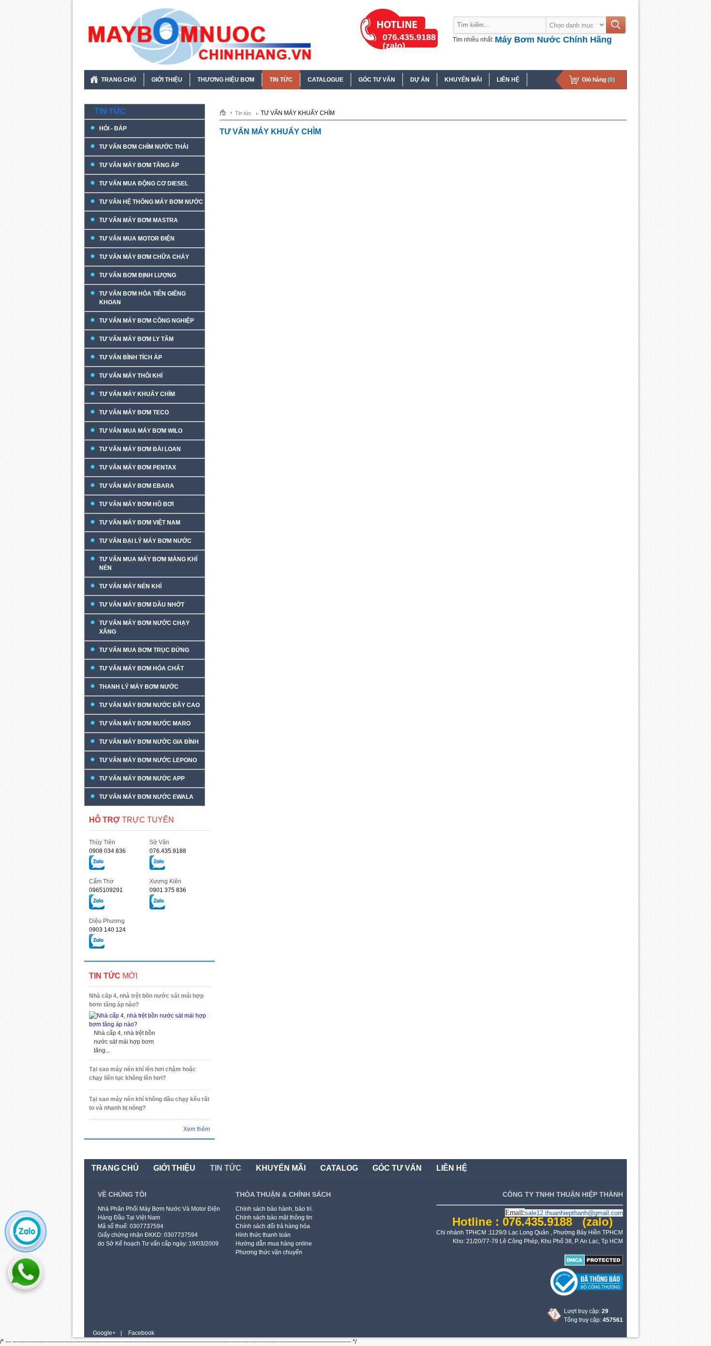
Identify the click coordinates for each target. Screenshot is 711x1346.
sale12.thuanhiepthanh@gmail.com (574, 1213)
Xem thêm (196, 1129)
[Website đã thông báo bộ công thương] (586, 1293)
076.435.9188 (167, 851)
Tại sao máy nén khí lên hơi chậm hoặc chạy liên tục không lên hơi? (142, 1073)
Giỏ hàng (598, 79)
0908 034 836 (107, 851)
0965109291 (106, 890)
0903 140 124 (107, 929)
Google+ (104, 1333)
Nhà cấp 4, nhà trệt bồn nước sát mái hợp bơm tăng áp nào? (146, 1000)
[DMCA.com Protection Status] (593, 1264)
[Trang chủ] (226, 112)
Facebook (141, 1333)
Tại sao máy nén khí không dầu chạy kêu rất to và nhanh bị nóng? (149, 1103)
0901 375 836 (167, 890)
